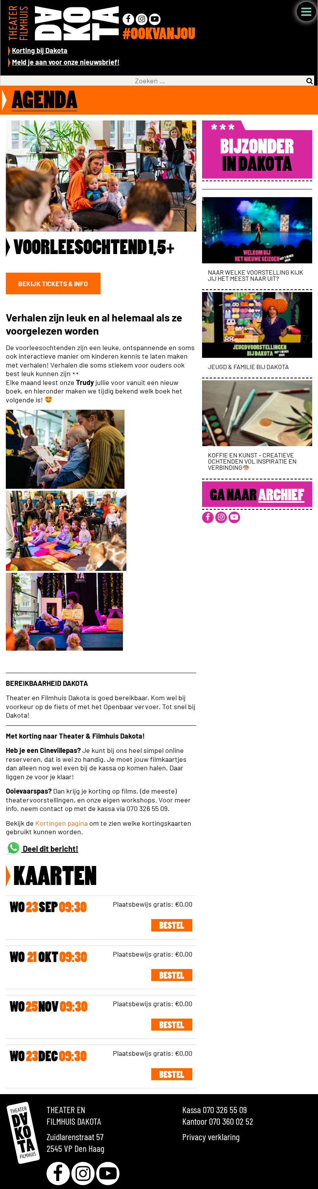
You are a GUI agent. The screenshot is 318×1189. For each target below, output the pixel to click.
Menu (306, 11)
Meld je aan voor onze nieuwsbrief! (65, 62)
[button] (53, 283)
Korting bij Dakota (39, 50)
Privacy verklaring (211, 1136)
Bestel (171, 926)
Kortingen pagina (61, 823)
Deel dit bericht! (49, 848)
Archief (281, 496)
